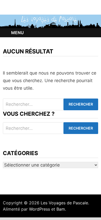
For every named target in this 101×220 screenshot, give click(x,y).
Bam (60, 209)
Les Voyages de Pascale (64, 202)
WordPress (39, 209)
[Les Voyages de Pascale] (50, 21)
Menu (17, 32)
